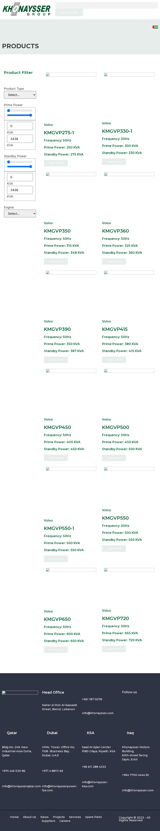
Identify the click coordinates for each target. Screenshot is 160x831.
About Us (29, 817)
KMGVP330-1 (117, 131)
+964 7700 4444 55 (135, 775)
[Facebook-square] (127, 701)
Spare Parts (93, 817)
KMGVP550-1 (59, 528)
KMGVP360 (115, 231)
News (44, 817)
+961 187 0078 (92, 699)
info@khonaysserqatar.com (21, 786)
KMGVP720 (115, 618)
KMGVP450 (57, 427)
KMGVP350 (57, 231)
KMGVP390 (57, 329)
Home (14, 817)
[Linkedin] (127, 712)
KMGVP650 (57, 619)
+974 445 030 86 (13, 771)
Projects (59, 817)
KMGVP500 (115, 427)
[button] (106, 5)
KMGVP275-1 (59, 132)
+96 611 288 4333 (94, 767)
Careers (65, 821)
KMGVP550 (115, 518)
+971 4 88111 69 (52, 771)
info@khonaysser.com (98, 713)
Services (75, 817)
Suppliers (48, 821)
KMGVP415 (115, 329)
